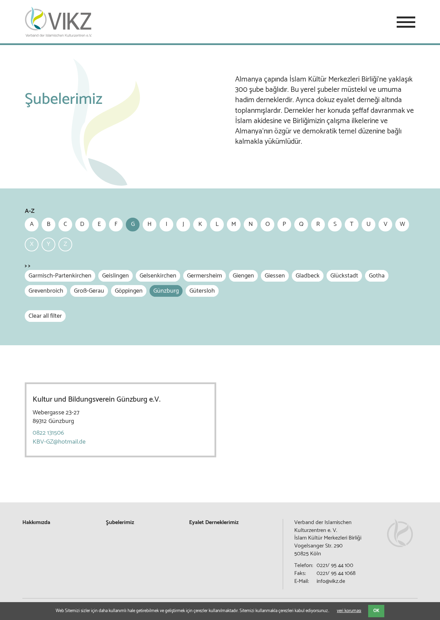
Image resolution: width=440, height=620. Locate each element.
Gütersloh (202, 291)
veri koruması (349, 610)
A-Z (29, 211)
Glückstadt (344, 276)
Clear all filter (45, 316)
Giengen (243, 276)
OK (376, 610)
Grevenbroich (46, 291)
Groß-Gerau (89, 291)
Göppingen (129, 291)
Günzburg (166, 291)
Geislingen (115, 276)
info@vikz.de (331, 581)
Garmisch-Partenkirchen (60, 276)
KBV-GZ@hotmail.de (59, 442)
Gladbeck (308, 276)
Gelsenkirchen (158, 276)
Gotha (377, 276)
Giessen (275, 276)
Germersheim (204, 276)
